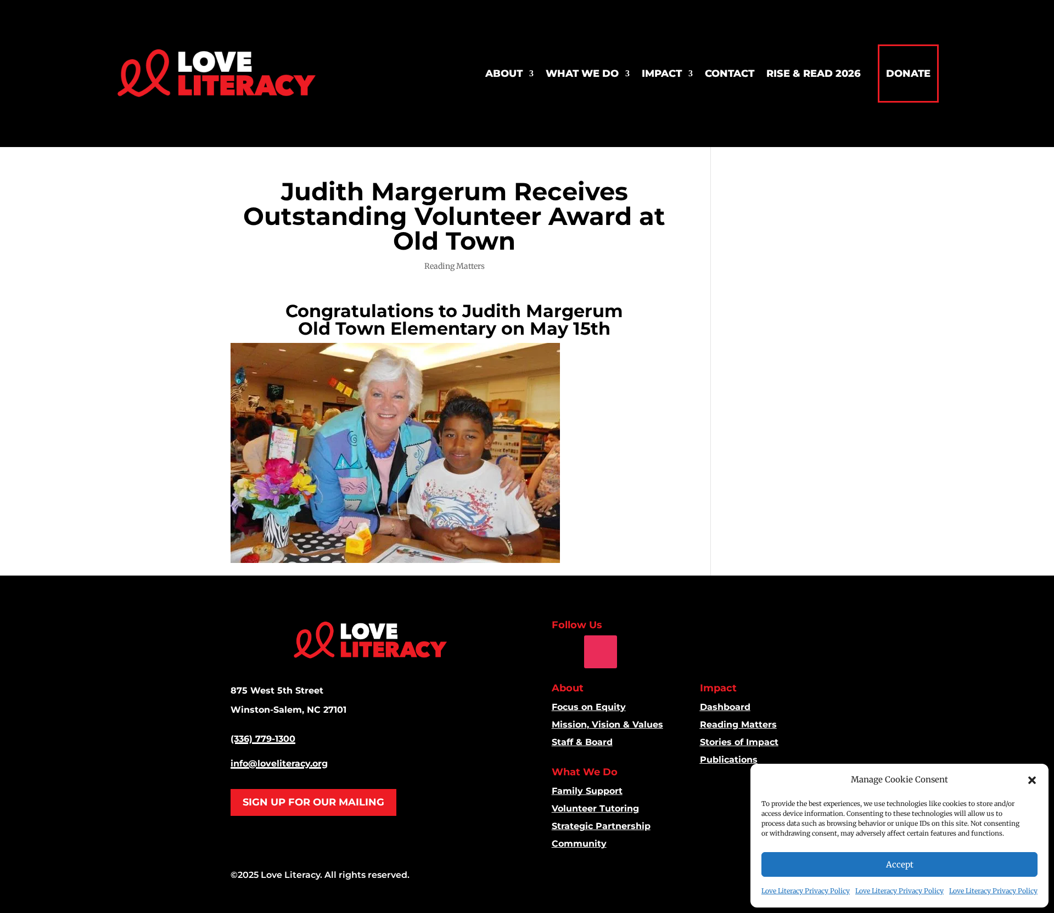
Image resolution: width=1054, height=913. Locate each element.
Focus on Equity (589, 707)
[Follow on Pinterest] (639, 652)
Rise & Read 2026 (813, 73)
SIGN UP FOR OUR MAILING (313, 802)
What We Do (582, 73)
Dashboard (725, 707)
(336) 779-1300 (263, 739)
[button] (1032, 780)
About (504, 73)
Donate (908, 73)
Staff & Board (582, 742)
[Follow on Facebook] (559, 651)
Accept (899, 864)
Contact (729, 73)
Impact (662, 73)
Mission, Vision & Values (607, 724)
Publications (729, 759)
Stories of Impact (739, 742)
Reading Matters (454, 266)
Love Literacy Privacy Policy (805, 891)
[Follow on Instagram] (600, 651)
